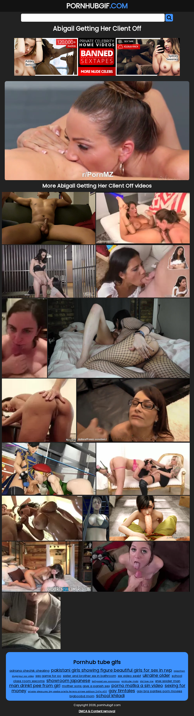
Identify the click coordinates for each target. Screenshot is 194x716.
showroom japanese (68, 680)
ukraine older (156, 675)
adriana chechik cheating (29, 670)
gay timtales (122, 691)
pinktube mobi (129, 681)
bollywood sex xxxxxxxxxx (106, 681)
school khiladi (110, 696)
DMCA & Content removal (97, 711)
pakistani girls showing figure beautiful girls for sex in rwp (111, 670)
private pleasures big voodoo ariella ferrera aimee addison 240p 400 (67, 691)
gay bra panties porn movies (159, 691)
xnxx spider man (167, 681)
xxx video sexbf (129, 676)
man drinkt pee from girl (34, 685)
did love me (147, 681)
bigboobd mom (82, 696)
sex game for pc (48, 676)
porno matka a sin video (137, 685)
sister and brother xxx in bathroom (89, 676)
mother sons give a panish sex (86, 686)
